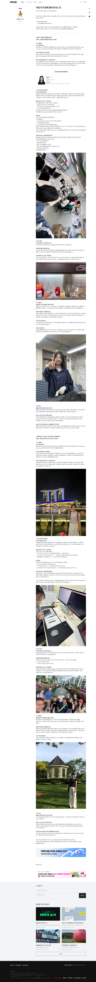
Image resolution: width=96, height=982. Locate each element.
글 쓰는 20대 (29, 2)
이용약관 (64, 978)
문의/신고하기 (25, 965)
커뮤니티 (35, 2)
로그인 (81, 2)
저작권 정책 (70, 978)
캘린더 (40, 2)
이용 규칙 (84, 978)
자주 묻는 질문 (18, 965)
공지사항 (12, 965)
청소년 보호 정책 (77, 978)
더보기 (60, 954)
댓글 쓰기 (82, 895)
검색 (85, 2)
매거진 (22, 2)
